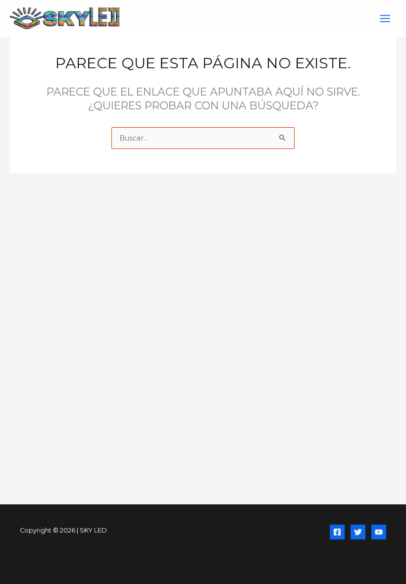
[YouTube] (378, 532)
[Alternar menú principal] (385, 18)
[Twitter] (358, 532)
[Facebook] (337, 532)
